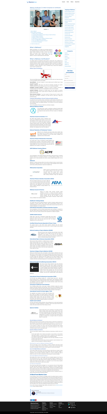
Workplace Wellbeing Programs (70, 13)
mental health (50, 53)
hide (47, 29)
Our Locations (46, 412)
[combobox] (65, 80)
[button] (31, 400)
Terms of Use (37, 412)
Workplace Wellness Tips (69, 30)
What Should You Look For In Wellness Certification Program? (41, 38)
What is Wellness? (33, 31)
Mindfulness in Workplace (69, 42)
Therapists (51, 407)
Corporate (63, 1)
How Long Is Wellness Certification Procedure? (39, 40)
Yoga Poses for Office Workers (70, 40)
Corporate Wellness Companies (70, 43)
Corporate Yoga (67, 33)
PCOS (66, 61)
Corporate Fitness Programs (69, 14)
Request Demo (77, 1)
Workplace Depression (68, 38)
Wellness (72, 1)
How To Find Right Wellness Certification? (38, 39)
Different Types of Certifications (37, 33)
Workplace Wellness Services (69, 28)
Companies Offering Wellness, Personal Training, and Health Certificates (43, 34)
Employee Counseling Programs (70, 19)
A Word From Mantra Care (34, 43)
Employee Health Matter (69, 35)
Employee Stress (67, 37)
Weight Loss (67, 64)
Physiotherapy (67, 57)
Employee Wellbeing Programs (69, 11)
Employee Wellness (68, 66)
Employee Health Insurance (69, 32)
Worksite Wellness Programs (69, 25)
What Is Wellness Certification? (35, 32)
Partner (68, 1)
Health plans (51, 405)
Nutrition (66, 56)
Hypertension (67, 54)
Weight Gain (67, 62)
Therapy (66, 59)
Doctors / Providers (52, 406)
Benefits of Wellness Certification (37, 37)
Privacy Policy (32, 412)
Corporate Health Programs (69, 27)
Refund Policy (41, 412)
